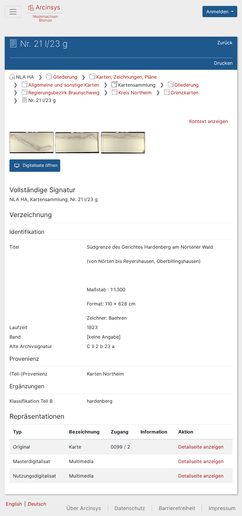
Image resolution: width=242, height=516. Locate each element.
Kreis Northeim (135, 93)
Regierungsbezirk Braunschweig (63, 93)
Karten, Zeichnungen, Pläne (126, 77)
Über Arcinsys (83, 508)
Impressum (222, 508)
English (14, 504)
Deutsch (37, 504)
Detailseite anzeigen (200, 447)
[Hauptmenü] (13, 12)
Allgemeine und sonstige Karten (63, 85)
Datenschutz (130, 508)
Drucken (223, 63)
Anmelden (218, 11)
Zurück (225, 43)
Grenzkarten (184, 93)
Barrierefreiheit (177, 508)
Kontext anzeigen (208, 121)
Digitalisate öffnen (40, 165)
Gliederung (65, 77)
